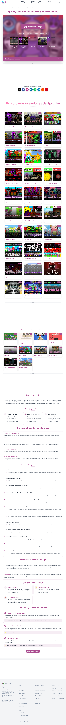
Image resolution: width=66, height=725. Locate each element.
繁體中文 (54, 688)
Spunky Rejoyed (22, 698)
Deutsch (54, 690)
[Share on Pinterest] (46, 89)
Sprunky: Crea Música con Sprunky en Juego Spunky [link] (27, 7)
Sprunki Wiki (21, 712)
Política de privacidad (40, 688)
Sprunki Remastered (23, 715)
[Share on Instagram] (27, 89)
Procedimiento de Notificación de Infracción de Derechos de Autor (8, 700)
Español (60, 693)
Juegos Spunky (49, 2)
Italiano (60, 696)
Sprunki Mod (33, 2)
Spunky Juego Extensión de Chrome (8, 696)
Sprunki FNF (7, 574)
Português (54, 696)
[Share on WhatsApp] (34, 89)
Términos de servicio (40, 690)
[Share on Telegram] (38, 89)
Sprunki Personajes (23, 703)
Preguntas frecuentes (40, 701)
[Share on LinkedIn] (31, 89)
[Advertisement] (33, 73)
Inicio (16, 2)
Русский (53, 698)
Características (38, 696)
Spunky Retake (22, 701)
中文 (60, 685)
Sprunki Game (12, 7)
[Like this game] (58, 58)
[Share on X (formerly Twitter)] (19, 89)
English (53, 685)
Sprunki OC (21, 706)
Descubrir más (38, 693)
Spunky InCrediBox (23, 2)
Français (60, 690)
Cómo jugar (37, 698)
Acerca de (37, 703)
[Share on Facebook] (23, 89)
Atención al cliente (39, 685)
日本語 (60, 688)
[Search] (56, 2)
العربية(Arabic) (62, 698)
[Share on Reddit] (42, 89)
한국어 (53, 693)
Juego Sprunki (40, 2)
